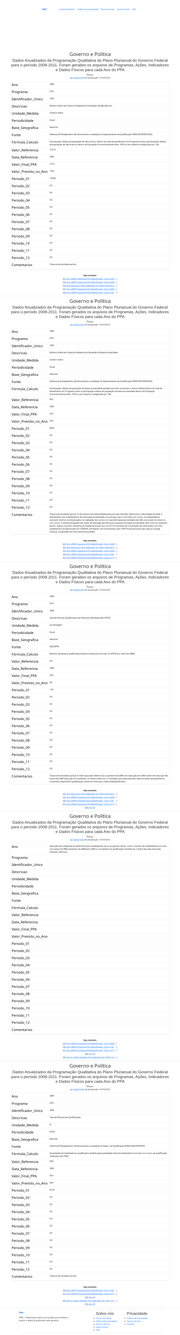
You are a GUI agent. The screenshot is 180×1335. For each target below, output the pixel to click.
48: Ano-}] (90, 807)
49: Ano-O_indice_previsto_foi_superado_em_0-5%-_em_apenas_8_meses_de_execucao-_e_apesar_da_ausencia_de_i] (90, 1057)
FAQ (134, 9)
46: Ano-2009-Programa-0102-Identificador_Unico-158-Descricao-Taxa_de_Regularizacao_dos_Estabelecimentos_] (90, 292)
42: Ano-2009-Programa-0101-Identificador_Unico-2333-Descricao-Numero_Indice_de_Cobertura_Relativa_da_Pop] (90, 278)
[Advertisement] (90, 33)
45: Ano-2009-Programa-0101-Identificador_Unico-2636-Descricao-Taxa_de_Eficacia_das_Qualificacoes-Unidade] (90, 289)
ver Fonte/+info (77, 77)
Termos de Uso (108, 9)
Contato (130, 1324)
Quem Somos (123, 9)
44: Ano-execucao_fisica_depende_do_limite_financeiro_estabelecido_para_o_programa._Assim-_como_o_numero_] (90, 285)
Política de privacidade (87, 9)
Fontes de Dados (67, 9)
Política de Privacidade (137, 1318)
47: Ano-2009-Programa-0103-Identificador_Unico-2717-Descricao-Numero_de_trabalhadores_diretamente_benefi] (90, 557)
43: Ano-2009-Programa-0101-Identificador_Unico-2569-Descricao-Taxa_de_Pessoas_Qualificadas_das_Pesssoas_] (90, 282)
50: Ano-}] (90, 1304)
